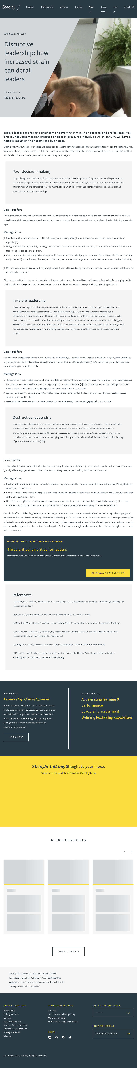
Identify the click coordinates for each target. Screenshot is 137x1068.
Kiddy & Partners (14, 97)
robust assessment (71, 521)
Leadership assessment (100, 711)
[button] (30, 7)
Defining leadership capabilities (106, 717)
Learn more (19, 736)
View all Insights (68, 951)
